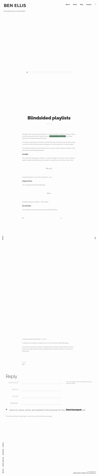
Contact (88, 4)
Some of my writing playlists (57, 136)
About (75, 4)
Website (14, 403)
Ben (23, 364)
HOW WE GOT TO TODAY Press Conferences (84, 473)
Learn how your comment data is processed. (40, 416)
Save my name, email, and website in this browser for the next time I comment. (48, 410)
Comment (13, 382)
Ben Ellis (15, 5)
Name (15, 389)
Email (15, 396)
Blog (81, 4)
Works (68, 4)
